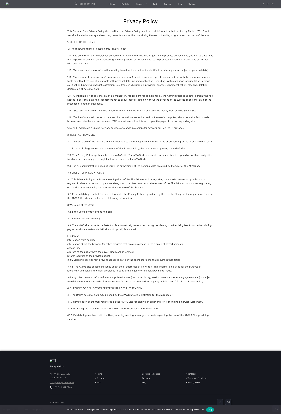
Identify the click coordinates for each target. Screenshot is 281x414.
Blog (180, 4)
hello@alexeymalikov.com (62, 383)
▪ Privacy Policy (193, 382)
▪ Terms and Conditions (196, 378)
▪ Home (98, 374)
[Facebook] (220, 402)
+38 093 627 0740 (62, 387)
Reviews (167, 4)
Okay (210, 409)
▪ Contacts (191, 374)
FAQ (155, 4)
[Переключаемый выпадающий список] (146, 4)
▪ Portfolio (99, 378)
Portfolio (125, 4)
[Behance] (228, 402)
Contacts (192, 4)
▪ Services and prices (150, 374)
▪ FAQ (98, 382)
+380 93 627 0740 (86, 4)
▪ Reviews (145, 378)
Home (112, 4)
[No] (277, 409)
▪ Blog (143, 382)
